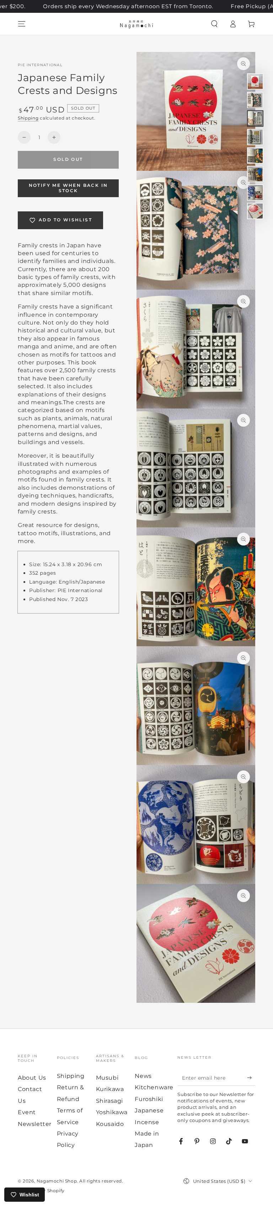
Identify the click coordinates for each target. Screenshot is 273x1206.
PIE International (40, 65)
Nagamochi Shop (57, 1181)
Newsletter (35, 1124)
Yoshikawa (112, 1112)
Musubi (107, 1077)
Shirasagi (109, 1100)
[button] (214, 24)
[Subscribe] (251, 1077)
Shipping (28, 118)
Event (27, 1112)
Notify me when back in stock (68, 188)
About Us (32, 1077)
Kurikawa (110, 1089)
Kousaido (110, 1124)
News (143, 1076)
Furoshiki (149, 1099)
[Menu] (21, 24)
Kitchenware (154, 1087)
